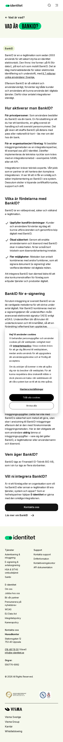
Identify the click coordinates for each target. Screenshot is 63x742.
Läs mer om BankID (16, 515)
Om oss (8, 589)
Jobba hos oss (12, 593)
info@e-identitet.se (14, 652)
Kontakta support (42, 554)
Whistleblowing (13, 731)
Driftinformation (41, 558)
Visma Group (12, 721)
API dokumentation (43, 567)
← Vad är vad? (15, 17)
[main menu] (57, 5)
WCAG (8, 609)
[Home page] (14, 6)
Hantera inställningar (31, 389)
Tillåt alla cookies (31, 397)
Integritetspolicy (13, 618)
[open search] (49, 5)
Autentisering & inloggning (12, 556)
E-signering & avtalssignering (12, 563)
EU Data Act (11, 613)
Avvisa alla (31, 405)
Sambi (8, 577)
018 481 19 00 (12, 649)
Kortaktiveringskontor (44, 563)
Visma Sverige (13, 717)
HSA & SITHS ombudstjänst (11, 571)
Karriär (9, 726)
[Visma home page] (31, 709)
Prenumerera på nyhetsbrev (13, 603)
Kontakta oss (31, 507)
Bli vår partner (12, 597)
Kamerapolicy (12, 622)
